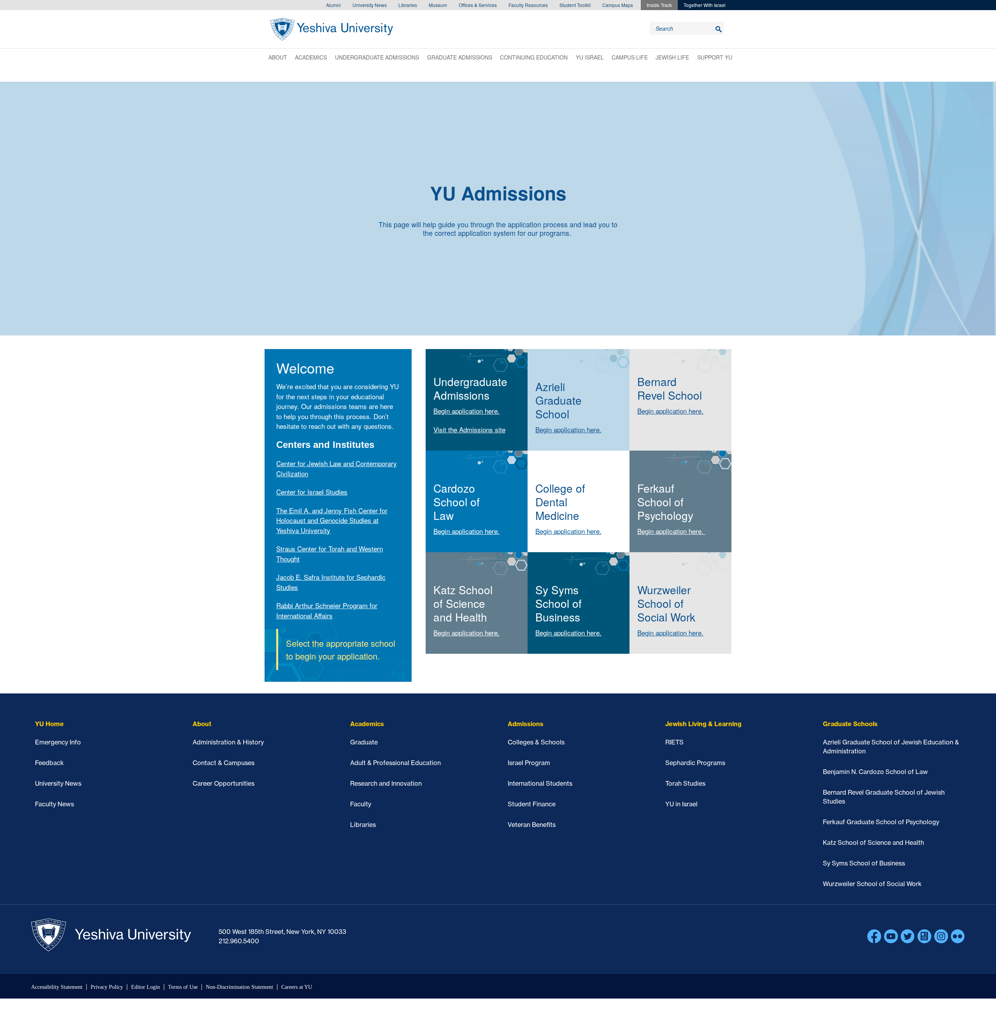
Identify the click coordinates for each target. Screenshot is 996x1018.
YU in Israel (681, 804)
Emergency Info (58, 742)
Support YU (714, 57)
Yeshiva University (331, 29)
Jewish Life (672, 57)
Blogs (924, 936)
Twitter (908, 936)
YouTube (891, 936)
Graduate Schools (850, 724)
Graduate (364, 742)
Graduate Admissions (459, 57)
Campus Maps (617, 5)
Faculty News (54, 804)
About (277, 57)
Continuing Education (534, 57)
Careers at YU (296, 987)
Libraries (407, 5)
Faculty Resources (528, 5)
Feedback (49, 763)
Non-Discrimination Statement (239, 987)
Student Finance (532, 804)
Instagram (941, 936)
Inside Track (659, 5)
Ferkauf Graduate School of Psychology (881, 822)
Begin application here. (466, 411)
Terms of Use (183, 987)
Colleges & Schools (536, 742)
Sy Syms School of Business (864, 863)
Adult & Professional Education (395, 763)
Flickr (958, 936)
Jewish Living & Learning (703, 724)
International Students (540, 783)
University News (369, 5)
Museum (438, 5)
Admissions (526, 724)
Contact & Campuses (223, 763)
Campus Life (630, 57)
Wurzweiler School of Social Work (872, 884)
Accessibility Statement (56, 987)
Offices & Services (478, 5)
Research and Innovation (386, 783)
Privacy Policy (107, 987)
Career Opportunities (223, 783)
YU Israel (590, 57)
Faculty (360, 804)
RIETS (674, 742)
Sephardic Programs (695, 763)
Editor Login (145, 987)
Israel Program (529, 763)
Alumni (333, 5)
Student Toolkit (575, 5)
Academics (311, 57)
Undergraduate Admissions (377, 57)
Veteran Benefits (532, 824)
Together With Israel (705, 5)
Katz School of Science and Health (873, 842)
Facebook (874, 936)
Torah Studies (685, 783)
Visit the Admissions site (469, 429)
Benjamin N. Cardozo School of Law (875, 772)
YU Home (49, 724)
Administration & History (228, 742)
